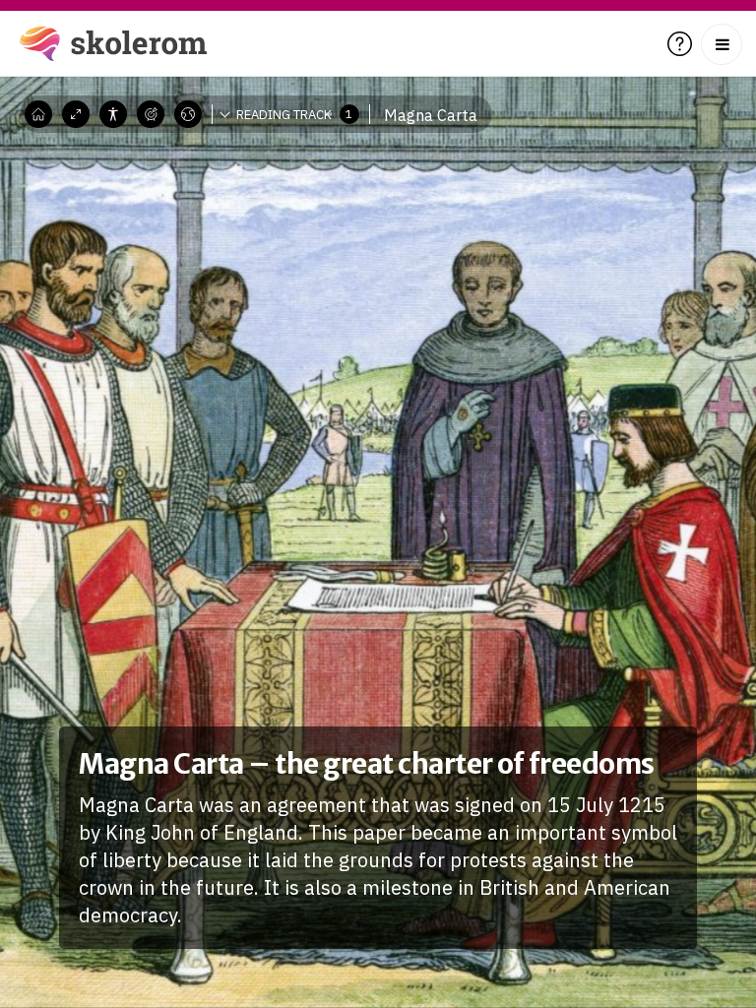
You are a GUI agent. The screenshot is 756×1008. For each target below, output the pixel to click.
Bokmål (202, 143)
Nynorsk (203, 172)
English (201, 202)
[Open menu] (721, 44)
